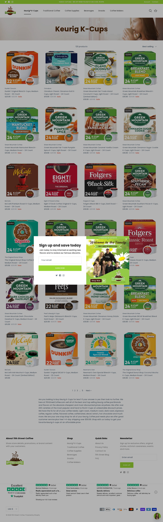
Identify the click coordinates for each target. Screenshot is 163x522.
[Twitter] (57, 275)
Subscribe (60, 268)
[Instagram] (63, 275)
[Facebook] (60, 275)
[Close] (126, 239)
